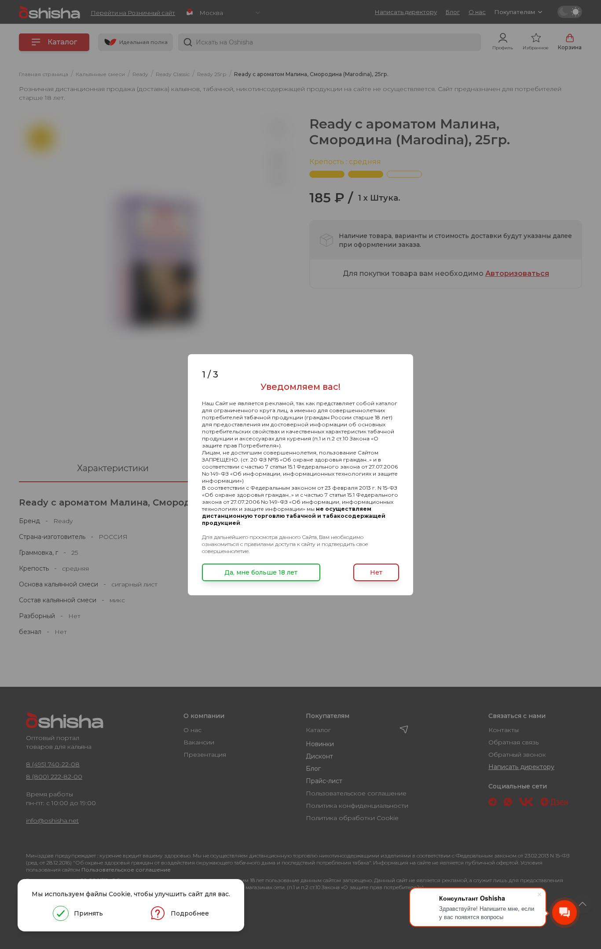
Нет (376, 572)
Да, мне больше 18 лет (260, 572)
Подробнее (190, 913)
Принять (88, 913)
